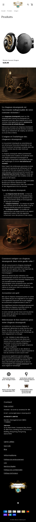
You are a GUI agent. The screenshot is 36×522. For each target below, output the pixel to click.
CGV (5, 463)
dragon (16, 11)
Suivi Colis (7, 446)
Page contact (8, 406)
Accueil (3, 11)
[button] (3, 4)
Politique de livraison (11, 473)
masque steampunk (22, 364)
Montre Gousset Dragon (11, 60)
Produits (9, 11)
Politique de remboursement (14, 459)
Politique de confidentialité (13, 470)
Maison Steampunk (20, 519)
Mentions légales (10, 466)
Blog (5, 449)
